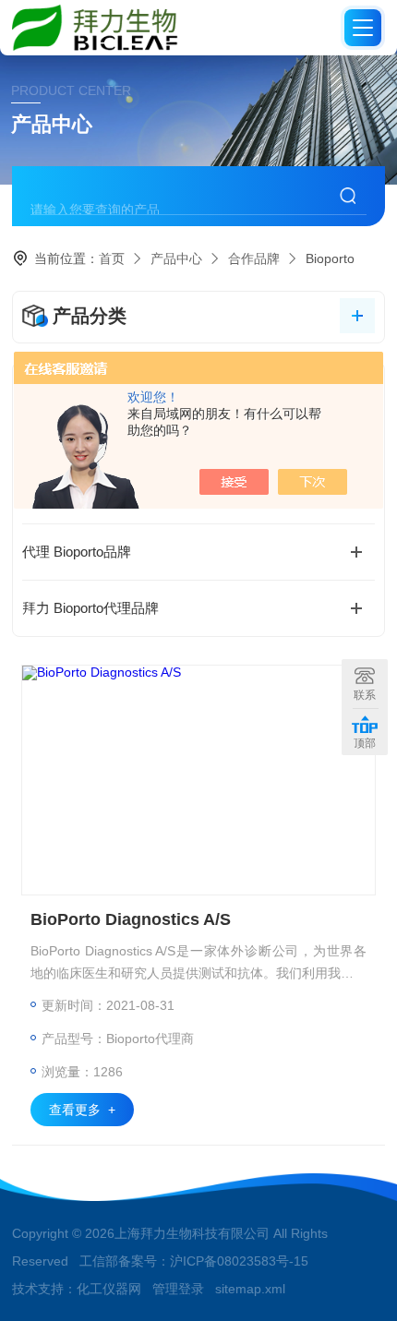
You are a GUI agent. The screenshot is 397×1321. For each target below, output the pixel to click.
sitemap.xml (250, 1288)
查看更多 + (82, 1109)
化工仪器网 (109, 1288)
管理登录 (178, 1288)
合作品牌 (254, 258)
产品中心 (176, 258)
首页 (112, 258)
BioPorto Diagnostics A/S (130, 919)
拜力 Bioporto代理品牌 (90, 608)
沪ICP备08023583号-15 (239, 1261)
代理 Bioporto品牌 (76, 551)
